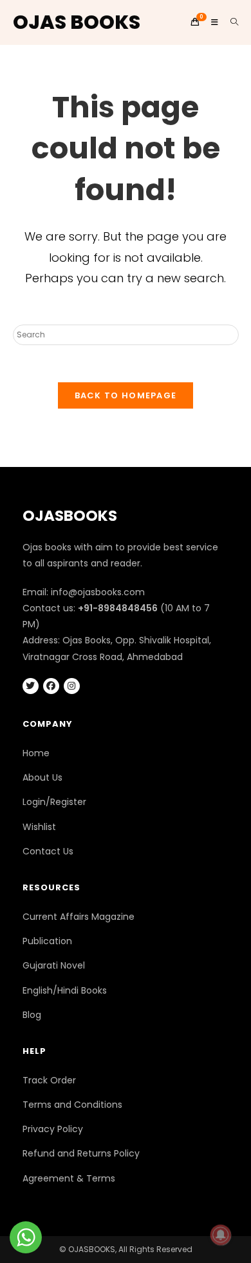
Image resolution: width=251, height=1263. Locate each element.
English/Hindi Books (65, 990)
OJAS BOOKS (76, 22)
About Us (42, 777)
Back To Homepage (126, 395)
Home (36, 753)
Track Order (49, 1080)
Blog (32, 1014)
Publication (47, 941)
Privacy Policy (53, 1129)
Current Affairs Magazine (79, 916)
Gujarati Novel (54, 965)
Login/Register (54, 801)
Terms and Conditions (72, 1104)
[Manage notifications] (220, 1235)
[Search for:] (230, 22)
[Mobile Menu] (211, 22)
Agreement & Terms (69, 1178)
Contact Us (48, 851)
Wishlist (39, 826)
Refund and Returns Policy (81, 1153)
